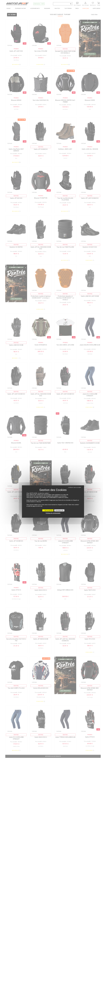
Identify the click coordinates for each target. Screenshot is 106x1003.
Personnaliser (59, 510)
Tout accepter (48, 510)
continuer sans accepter (74, 487)
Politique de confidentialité (53, 513)
